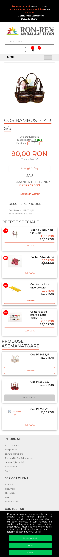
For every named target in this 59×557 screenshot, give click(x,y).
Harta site (10, 493)
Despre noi (11, 449)
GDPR (8, 470)
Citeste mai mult (30, 538)
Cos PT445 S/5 (39, 354)
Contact (9, 484)
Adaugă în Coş (29, 168)
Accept (30, 552)
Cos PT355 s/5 (39, 409)
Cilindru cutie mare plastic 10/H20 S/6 (38, 315)
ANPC (8, 497)
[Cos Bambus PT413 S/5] (29, 87)
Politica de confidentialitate (19, 458)
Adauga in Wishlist (30, 193)
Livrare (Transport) (14, 454)
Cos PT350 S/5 (39, 381)
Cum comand (12, 445)
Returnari (10, 489)
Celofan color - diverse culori (39, 286)
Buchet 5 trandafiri (42, 257)
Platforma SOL (12, 501)
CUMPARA (30, 246)
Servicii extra (11, 466)
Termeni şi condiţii (14, 462)
